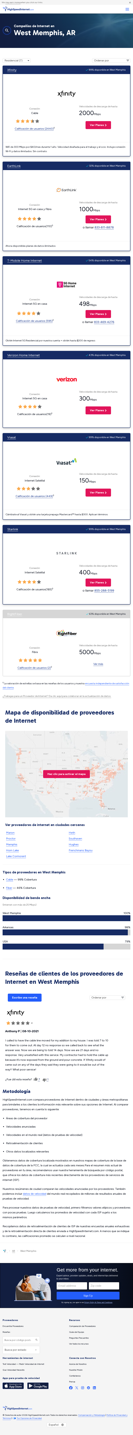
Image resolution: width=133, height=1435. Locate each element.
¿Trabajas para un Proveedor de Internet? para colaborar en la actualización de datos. (57, 696)
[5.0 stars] (37, 121)
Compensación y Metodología (91, 1415)
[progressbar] (66, 918)
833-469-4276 (104, 322)
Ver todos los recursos (78, 1344)
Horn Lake (12, 850)
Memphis (11, 844)
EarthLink (14, 166)
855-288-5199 (104, 590)
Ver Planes (95, 125)
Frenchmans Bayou (80, 850)
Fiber (9, 887)
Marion (10, 832)
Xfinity (11, 70)
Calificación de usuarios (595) (34, 321)
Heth (72, 832)
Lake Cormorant (16, 856)
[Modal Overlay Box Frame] (66, 1285)
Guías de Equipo (76, 1332)
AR (13, 1251)
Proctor (11, 838)
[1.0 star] (17, 121)
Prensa (72, 1381)
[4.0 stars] (32, 121)
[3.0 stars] (27, 121)
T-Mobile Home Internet (24, 260)
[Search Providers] (36, 1340)
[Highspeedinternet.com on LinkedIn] (94, 1388)
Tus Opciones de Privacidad (29, 1418)
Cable (9, 879)
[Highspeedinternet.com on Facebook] (71, 1388)
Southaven (75, 838)
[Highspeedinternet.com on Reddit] (88, 1388)
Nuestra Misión (76, 1370)
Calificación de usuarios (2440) (34, 128)
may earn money (13, 2)
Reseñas (6, 1332)
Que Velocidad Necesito (13, 1370)
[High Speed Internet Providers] (18, 9)
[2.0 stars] (22, 121)
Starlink (12, 529)
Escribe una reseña (24, 997)
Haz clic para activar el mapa (66, 774)
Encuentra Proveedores (13, 1326)
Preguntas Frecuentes (79, 1338)
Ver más (98, 664)
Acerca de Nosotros (77, 1364)
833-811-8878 (104, 227)
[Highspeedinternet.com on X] (76, 1388)
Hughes (74, 844)
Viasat (11, 437)
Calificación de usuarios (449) (34, 496)
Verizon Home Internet (23, 355)
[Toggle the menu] (127, 9)
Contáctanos (75, 1376)
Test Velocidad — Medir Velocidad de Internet (23, 1364)
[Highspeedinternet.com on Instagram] (82, 1388)
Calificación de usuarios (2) (34, 667)
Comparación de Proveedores (82, 1326)
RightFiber (14, 614)
